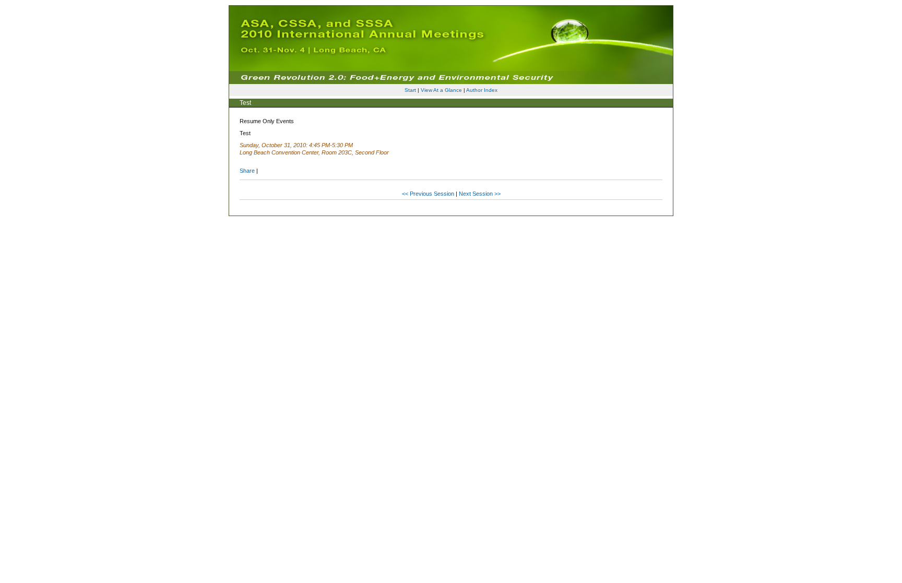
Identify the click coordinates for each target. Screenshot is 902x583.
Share (247, 171)
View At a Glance (441, 90)
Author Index (481, 90)
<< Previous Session (428, 194)
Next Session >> (480, 194)
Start (410, 90)
